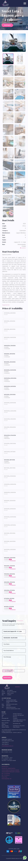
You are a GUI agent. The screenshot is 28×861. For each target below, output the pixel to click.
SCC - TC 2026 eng (6, 773)
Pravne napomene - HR (6, 778)
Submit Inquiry (7, 677)
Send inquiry (7, 25)
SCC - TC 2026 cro (5, 775)
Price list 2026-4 (5, 766)
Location (23, 248)
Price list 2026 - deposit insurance (8, 768)
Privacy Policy (4, 777)
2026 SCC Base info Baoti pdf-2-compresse (10, 771)
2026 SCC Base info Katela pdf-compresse (10, 770)
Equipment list (5, 305)
